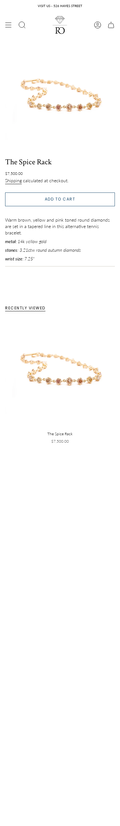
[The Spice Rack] (60, 373)
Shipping (13, 180)
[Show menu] (8, 25)
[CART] (111, 25)
